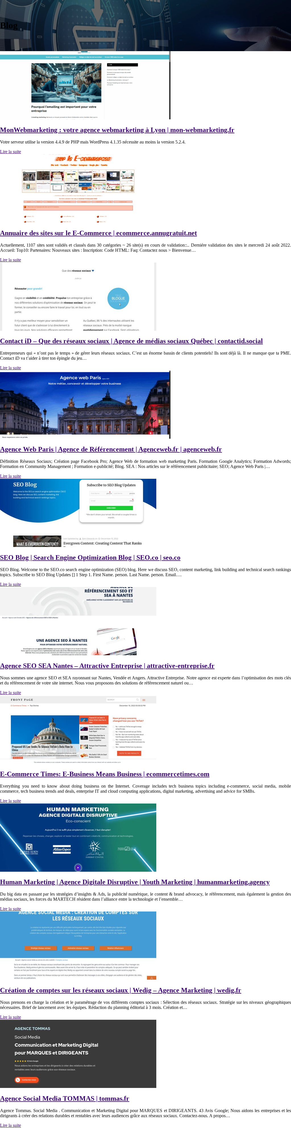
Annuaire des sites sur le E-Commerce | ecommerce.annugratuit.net (98, 233)
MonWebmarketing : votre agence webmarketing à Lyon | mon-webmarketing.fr (117, 130)
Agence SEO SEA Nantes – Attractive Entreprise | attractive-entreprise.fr (107, 665)
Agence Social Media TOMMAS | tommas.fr (64, 1098)
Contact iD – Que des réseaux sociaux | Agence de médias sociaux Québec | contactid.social (131, 341)
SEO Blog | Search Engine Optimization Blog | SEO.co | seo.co (90, 557)
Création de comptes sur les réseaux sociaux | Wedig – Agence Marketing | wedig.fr (120, 990)
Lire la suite (10, 151)
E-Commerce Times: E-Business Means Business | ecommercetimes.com (104, 774)
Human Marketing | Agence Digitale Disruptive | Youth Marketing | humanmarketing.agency (135, 882)
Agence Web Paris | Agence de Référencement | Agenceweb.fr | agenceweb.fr (111, 449)
